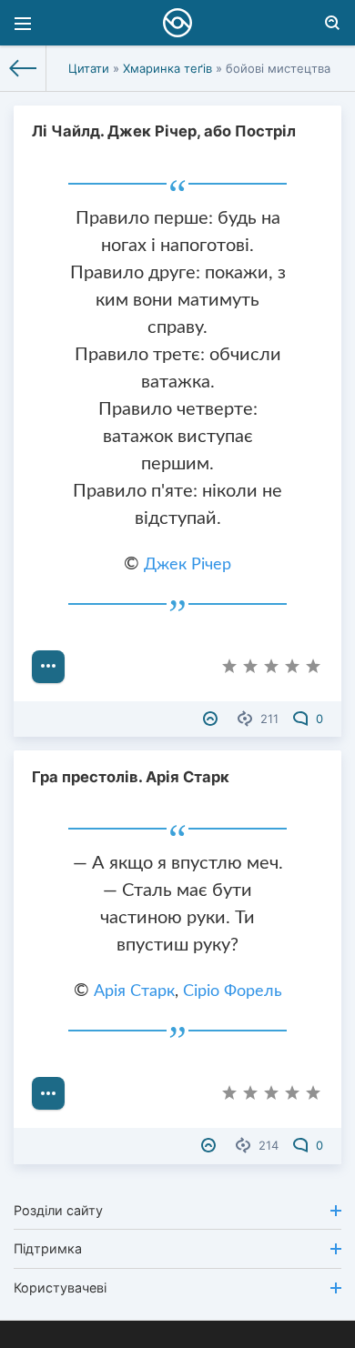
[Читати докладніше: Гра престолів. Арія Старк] (48, 1093)
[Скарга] (212, 718)
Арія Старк (134, 991)
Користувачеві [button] (60, 1287)
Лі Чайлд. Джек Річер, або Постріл (164, 131)
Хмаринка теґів (167, 68)
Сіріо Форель (232, 991)
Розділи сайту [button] (58, 1210)
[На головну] (23, 68)
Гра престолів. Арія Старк (130, 777)
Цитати (88, 68)
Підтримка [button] (48, 1248)
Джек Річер (187, 565)
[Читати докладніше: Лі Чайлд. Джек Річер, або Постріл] (48, 666)
